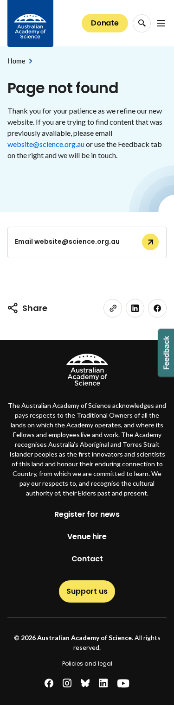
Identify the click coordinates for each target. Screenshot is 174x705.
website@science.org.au (45, 144)
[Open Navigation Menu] (161, 23)
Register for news (87, 514)
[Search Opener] (142, 23)
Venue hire (86, 536)
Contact (87, 558)
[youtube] (123, 683)
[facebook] (157, 308)
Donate (105, 23)
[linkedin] (135, 308)
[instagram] (67, 683)
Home (16, 61)
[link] (112, 308)
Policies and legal (87, 663)
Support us (86, 591)
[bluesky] (85, 683)
